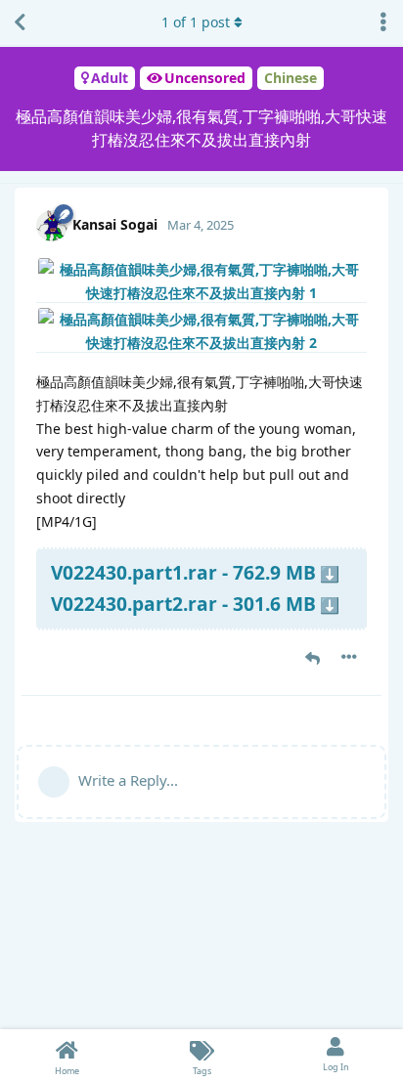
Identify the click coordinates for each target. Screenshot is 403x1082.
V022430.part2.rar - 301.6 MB (183, 603)
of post (195, 22)
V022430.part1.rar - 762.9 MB (183, 572)
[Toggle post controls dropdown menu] (349, 656)
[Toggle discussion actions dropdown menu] (383, 22)
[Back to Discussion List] (19, 22)
